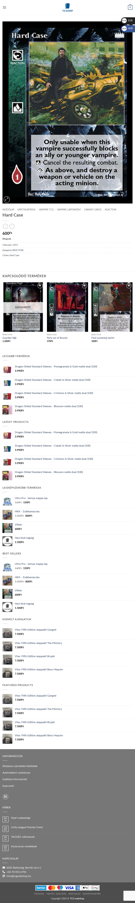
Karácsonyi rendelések (24, 846)
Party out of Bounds (57, 338)
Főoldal (39, 894)
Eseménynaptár (92, 894)
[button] (4, 7)
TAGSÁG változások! (23, 837)
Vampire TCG (46, 210)
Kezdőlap (8, 210)
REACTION (110, 210)
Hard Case (14, 255)
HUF (127, 28)
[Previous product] (11, 226)
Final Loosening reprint (102, 338)
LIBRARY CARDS (93, 210)
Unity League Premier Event (27, 827)
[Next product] (5, 226)
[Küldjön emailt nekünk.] (5, 796)
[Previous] (2, 315)
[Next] (132, 315)
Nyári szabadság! (20, 818)
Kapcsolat (74, 894)
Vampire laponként (69, 210)
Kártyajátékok (26, 210)
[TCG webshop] (67, 7)
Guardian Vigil (9, 338)
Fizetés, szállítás (56, 894)
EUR (127, 20)
